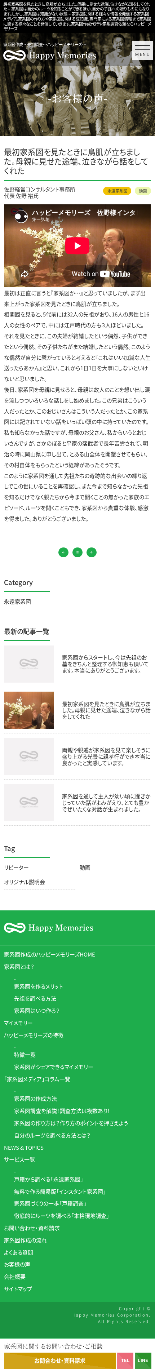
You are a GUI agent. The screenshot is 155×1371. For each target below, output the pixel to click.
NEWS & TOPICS (24, 1147)
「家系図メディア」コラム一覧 (37, 1079)
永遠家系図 (117, 191)
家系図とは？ (19, 966)
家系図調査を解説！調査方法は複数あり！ (62, 1110)
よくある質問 (18, 1252)
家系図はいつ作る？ (37, 1010)
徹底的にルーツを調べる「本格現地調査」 (61, 1215)
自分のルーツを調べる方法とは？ (52, 1135)
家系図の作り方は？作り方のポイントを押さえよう (71, 1123)
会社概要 (15, 1276)
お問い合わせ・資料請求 (32, 1228)
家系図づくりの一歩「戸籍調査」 (50, 1203)
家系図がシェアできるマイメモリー (53, 1066)
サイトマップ (18, 1288)
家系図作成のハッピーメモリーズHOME (49, 954)
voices (77, 552)
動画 (143, 191)
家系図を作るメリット (38, 986)
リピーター (16, 867)
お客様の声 (17, 1264)
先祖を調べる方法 (35, 998)
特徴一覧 (25, 1054)
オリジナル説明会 (24, 882)
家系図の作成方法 (35, 1098)
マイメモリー (18, 1022)
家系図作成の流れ (25, 1240)
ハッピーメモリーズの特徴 (33, 1035)
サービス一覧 (19, 1159)
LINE (143, 1360)
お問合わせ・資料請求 (59, 1360)
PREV (63, 552)
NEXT (92, 552)
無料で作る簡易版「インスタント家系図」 (60, 1191)
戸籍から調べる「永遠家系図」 (48, 1179)
